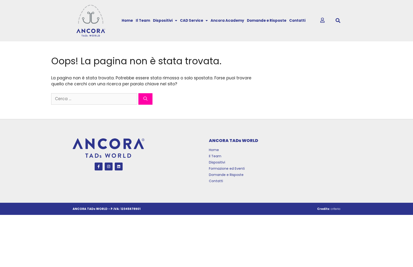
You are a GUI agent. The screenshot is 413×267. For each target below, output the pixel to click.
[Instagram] (109, 166)
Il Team (143, 20)
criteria (335, 209)
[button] (338, 20)
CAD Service (191, 20)
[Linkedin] (119, 166)
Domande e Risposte (266, 20)
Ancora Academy (227, 20)
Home (127, 20)
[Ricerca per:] (94, 99)
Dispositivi (163, 20)
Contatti (297, 20)
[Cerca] (145, 99)
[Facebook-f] (99, 166)
